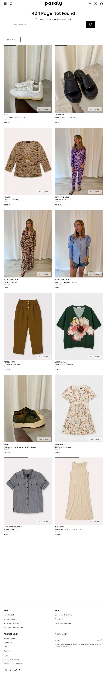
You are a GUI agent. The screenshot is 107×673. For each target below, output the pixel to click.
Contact (7, 651)
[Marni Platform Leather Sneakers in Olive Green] (28, 408)
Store (6, 655)
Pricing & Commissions (13, 627)
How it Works (9, 638)
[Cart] (102, 4)
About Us (8, 643)
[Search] (90, 24)
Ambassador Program (13, 664)
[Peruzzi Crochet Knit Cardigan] (28, 161)
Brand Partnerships (12, 660)
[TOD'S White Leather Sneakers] (28, 79)
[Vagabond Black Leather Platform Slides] (79, 79)
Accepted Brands (11, 623)
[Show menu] (5, 4)
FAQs (6, 647)
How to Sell (9, 615)
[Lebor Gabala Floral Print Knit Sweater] (79, 326)
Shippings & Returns (63, 615)
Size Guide (59, 619)
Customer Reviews (63, 623)
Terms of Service (60, 646)
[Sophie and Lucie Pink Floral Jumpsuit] (79, 161)
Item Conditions (10, 619)
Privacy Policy (94, 644)
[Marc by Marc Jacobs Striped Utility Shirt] (28, 491)
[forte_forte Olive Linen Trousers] (28, 326)
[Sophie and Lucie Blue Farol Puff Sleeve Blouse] (79, 244)
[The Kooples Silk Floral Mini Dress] (79, 408)
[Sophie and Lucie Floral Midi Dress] (28, 244)
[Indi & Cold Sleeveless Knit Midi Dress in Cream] (79, 491)
